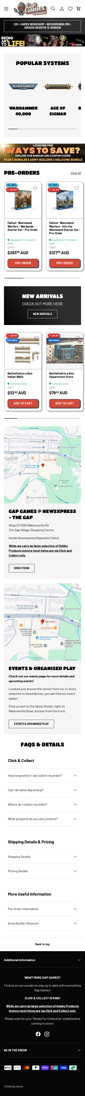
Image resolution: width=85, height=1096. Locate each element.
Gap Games (17, 1086)
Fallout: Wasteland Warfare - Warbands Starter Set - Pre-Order (23, 226)
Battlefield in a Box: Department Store (62, 375)
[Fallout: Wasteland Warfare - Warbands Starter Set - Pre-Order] (23, 200)
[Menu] (6, 8)
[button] (78, 8)
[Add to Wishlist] (35, 188)
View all (76, 173)
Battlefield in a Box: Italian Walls (20, 375)
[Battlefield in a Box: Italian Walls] (23, 350)
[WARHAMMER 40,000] (23, 86)
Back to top (42, 944)
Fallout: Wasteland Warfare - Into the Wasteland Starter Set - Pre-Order (64, 228)
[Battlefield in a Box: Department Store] (64, 350)
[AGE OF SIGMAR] (57, 86)
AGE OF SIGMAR (57, 111)
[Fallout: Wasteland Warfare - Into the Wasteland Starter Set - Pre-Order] (64, 200)
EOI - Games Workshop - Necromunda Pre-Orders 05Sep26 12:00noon (42, 26)
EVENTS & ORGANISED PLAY (31, 723)
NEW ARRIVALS (42, 314)
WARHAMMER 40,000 (23, 111)
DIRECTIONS (21, 568)
